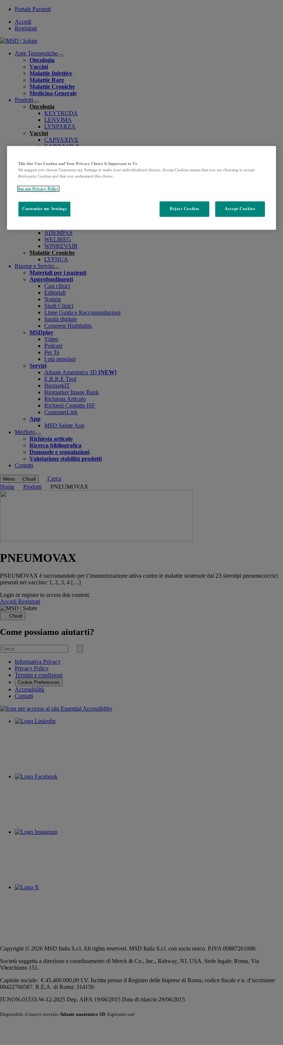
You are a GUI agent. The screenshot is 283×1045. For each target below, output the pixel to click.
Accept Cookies (240, 208)
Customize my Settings (44, 208)
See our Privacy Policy (38, 188)
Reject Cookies (184, 208)
